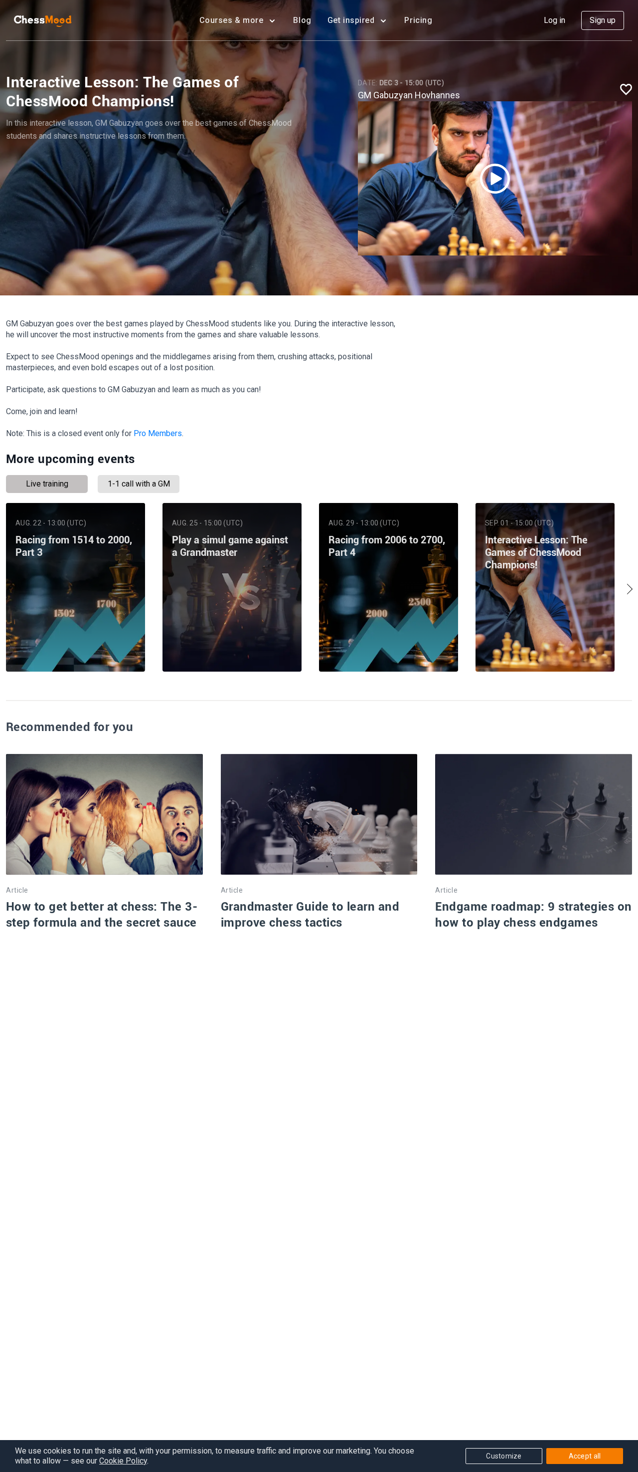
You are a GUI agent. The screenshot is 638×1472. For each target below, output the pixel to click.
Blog (302, 20)
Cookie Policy (123, 1461)
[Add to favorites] (626, 89)
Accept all (585, 1456)
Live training (47, 484)
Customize (504, 1456)
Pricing (418, 20)
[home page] (43, 20)
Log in (554, 20)
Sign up (603, 20)
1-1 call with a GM (139, 484)
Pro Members (158, 433)
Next (627, 589)
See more (75, 645)
